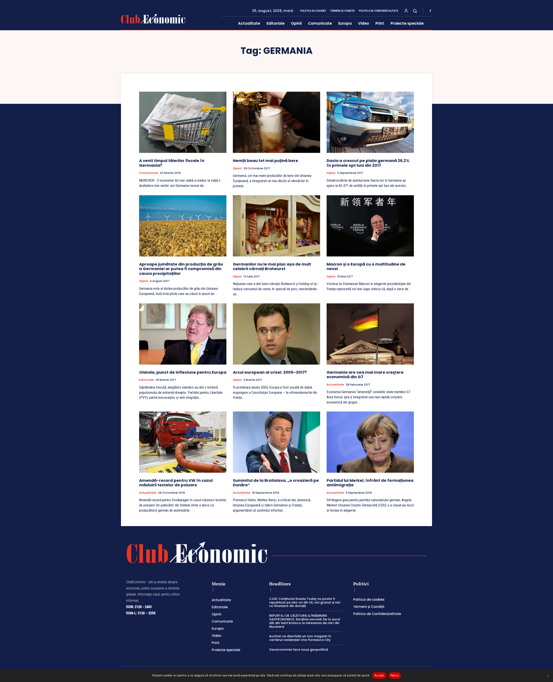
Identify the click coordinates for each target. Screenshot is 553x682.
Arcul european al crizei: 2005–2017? (270, 372)
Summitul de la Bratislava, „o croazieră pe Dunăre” (276, 483)
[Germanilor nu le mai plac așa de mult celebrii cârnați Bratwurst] (276, 225)
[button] (415, 11)
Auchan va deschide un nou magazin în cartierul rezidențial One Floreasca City (300, 638)
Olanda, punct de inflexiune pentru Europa (182, 372)
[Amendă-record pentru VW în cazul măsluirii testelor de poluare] (182, 442)
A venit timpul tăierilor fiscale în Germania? (171, 163)
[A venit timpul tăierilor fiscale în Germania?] (182, 122)
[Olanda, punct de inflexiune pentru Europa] (182, 334)
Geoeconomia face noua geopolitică (298, 649)
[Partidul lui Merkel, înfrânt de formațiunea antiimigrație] (370, 442)
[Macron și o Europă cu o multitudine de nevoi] (370, 225)
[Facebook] (430, 11)
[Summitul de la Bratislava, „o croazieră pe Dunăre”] (276, 442)
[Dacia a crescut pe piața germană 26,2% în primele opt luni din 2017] (370, 122)
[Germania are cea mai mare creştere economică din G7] (370, 334)
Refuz (395, 675)
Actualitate (335, 384)
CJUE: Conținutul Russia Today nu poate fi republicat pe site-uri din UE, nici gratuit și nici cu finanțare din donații (304, 602)
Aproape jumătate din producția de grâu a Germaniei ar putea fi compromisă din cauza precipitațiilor (181, 268)
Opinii (237, 168)
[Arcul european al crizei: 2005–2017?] (276, 334)
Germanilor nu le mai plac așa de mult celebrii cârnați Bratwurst (272, 266)
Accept (379, 675)
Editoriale (146, 380)
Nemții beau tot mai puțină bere (265, 160)
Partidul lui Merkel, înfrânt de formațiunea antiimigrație (370, 483)
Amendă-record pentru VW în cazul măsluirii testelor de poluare (176, 483)
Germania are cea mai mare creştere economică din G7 (365, 375)
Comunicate (148, 173)
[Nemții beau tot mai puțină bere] (276, 122)
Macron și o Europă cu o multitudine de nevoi (366, 266)
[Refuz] (547, 675)
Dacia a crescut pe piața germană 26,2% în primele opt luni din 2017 (368, 163)
